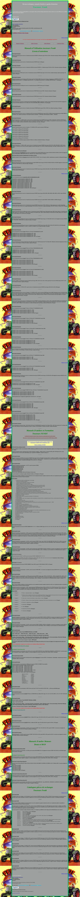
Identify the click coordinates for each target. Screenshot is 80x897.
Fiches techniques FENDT (40, 444)
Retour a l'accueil (65, 37)
